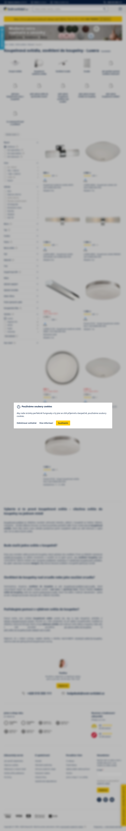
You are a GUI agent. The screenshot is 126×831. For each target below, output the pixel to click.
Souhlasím (63, 423)
